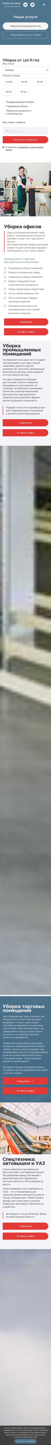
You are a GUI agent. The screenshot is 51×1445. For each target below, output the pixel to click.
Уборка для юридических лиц (25, 26)
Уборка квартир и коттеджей (25, 35)
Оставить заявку (26, 332)
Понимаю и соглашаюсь (25, 1441)
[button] (25, 1081)
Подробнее (26, 322)
